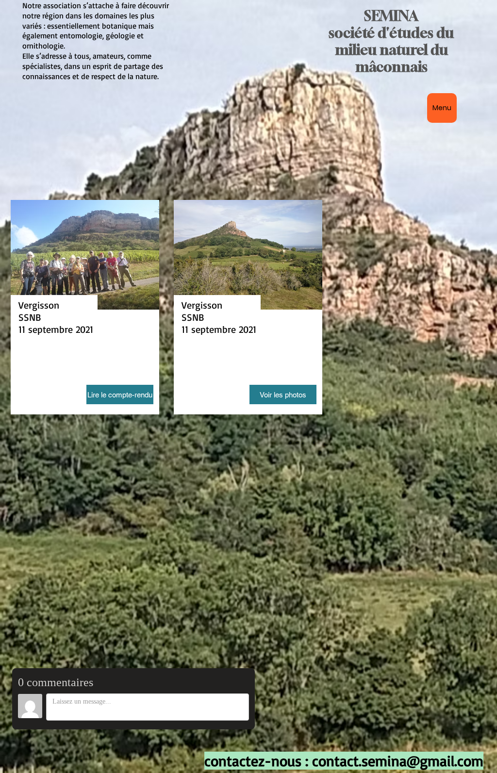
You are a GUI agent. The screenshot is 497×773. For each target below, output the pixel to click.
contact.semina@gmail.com (397, 761)
